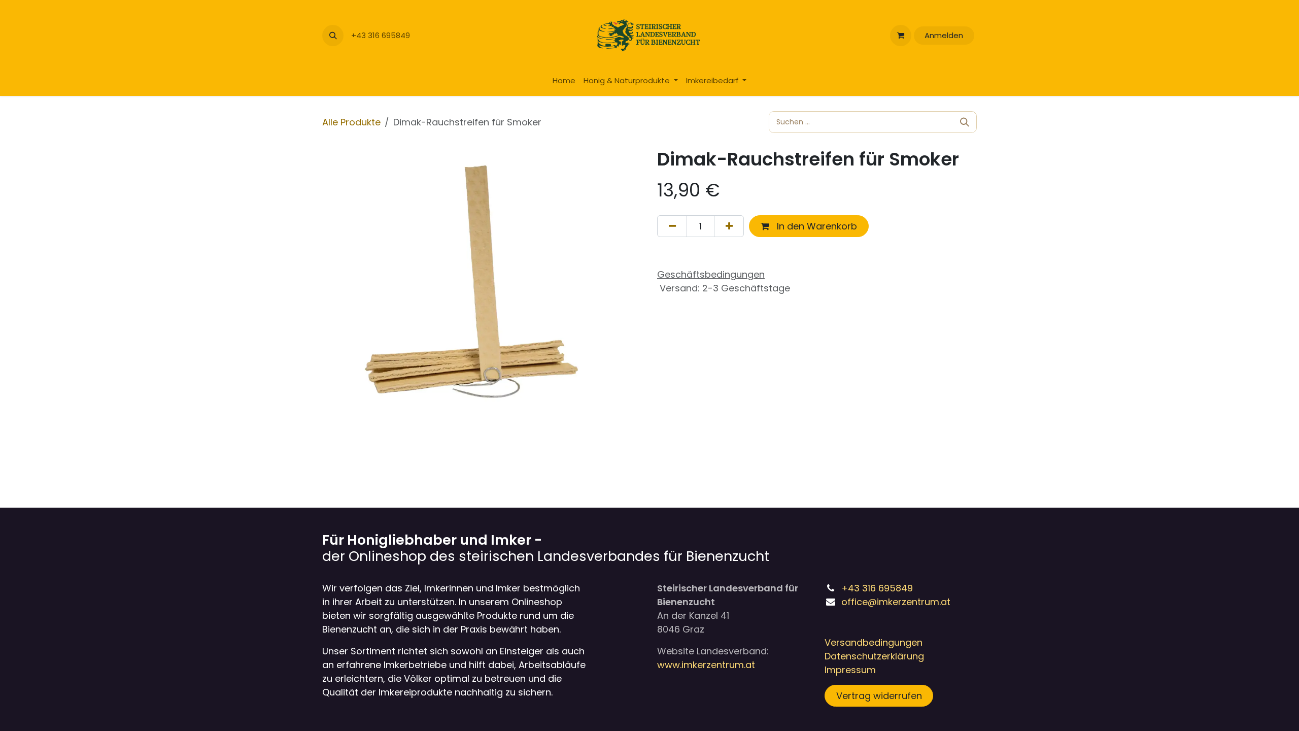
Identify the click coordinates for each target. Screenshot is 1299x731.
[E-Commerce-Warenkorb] (900, 35)
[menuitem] (564, 81)
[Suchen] (964, 122)
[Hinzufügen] (729, 226)
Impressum (850, 669)
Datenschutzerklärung (874, 656)
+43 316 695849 (381, 35)
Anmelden (944, 35)
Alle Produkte (351, 122)
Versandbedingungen (873, 642)
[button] (333, 35)
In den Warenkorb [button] (815, 226)
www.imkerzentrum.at (706, 664)
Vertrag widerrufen (879, 695)
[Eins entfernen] (672, 226)
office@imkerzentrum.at (895, 601)
